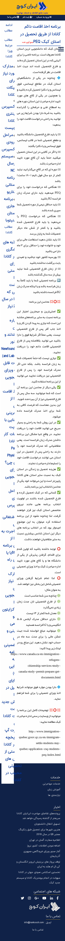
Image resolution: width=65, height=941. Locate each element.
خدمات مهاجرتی (51, 784)
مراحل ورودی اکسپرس (8, 142)
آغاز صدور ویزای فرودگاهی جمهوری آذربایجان (41, 854)
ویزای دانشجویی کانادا (13, 476)
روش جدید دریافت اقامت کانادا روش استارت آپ (12, 716)
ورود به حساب (42, 17)
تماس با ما (12, 17)
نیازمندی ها (54, 795)
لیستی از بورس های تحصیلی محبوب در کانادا (13, 766)
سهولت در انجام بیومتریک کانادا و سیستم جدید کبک (38, 880)
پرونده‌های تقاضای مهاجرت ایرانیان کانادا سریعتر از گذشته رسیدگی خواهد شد (38, 816)
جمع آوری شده (27, 42)
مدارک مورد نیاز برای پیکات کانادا (9, 80)
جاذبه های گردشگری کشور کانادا (12, 249)
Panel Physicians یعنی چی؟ (13, 455)
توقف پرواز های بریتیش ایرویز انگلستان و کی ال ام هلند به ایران (38, 864)
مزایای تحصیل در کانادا (14, 687)
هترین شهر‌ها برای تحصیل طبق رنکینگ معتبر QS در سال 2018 (39, 832)
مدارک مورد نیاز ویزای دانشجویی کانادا (13, 588)
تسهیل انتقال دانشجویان (47, 824)
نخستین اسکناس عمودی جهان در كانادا (39, 872)
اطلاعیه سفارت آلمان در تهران (44, 840)
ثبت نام (26, 17)
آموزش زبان (53, 789)
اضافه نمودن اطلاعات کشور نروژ (43, 846)
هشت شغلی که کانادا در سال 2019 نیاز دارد (12, 299)
